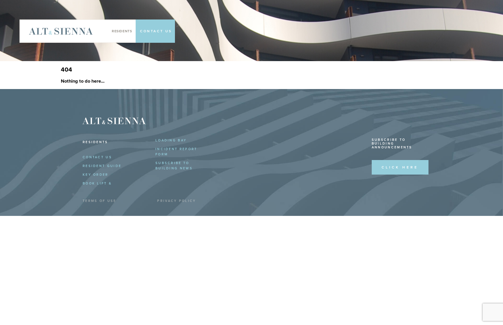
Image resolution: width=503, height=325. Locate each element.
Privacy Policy (176, 201)
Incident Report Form (176, 151)
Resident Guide (102, 166)
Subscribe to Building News (174, 165)
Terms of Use (99, 201)
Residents (122, 31)
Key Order (96, 175)
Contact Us (97, 157)
